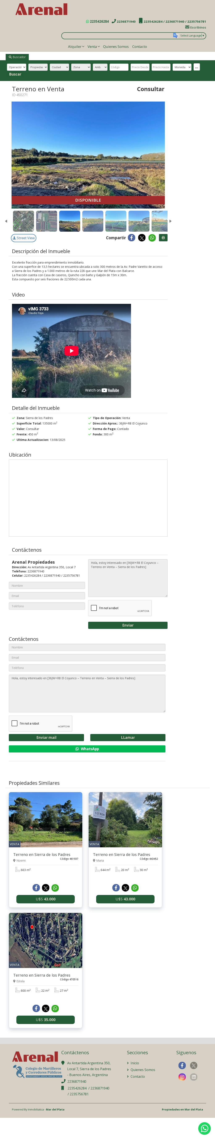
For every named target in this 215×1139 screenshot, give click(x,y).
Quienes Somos (116, 46)
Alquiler (74, 46)
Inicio (134, 1063)
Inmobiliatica (36, 1109)
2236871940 (126, 21)
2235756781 (79, 1094)
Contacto (139, 46)
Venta (92, 46)
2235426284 (99, 21)
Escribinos (197, 27)
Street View (25, 238)
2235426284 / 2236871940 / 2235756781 (174, 21)
